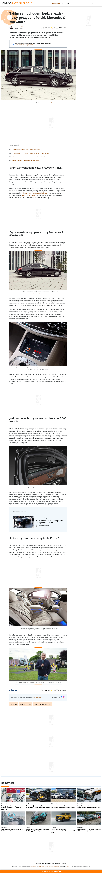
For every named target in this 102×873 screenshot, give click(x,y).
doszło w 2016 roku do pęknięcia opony (36, 193)
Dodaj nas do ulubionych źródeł (33, 45)
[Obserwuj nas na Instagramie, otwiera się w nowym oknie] (64, 697)
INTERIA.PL (68, 866)
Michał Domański (18, 27)
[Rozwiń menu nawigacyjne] (99, 3)
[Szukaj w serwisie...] (92, 3)
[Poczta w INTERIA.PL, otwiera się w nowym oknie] (96, 3)
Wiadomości (15, 7)
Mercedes (14, 704)
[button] (56, 3)
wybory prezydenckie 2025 (43, 704)
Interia (2, 7)
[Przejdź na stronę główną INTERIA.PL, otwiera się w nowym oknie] (7, 3)
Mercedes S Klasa (25, 704)
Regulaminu (34, 866)
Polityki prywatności (43, 866)
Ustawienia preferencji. (54, 866)
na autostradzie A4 (28, 195)
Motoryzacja (8, 7)
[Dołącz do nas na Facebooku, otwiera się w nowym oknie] (61, 697)
